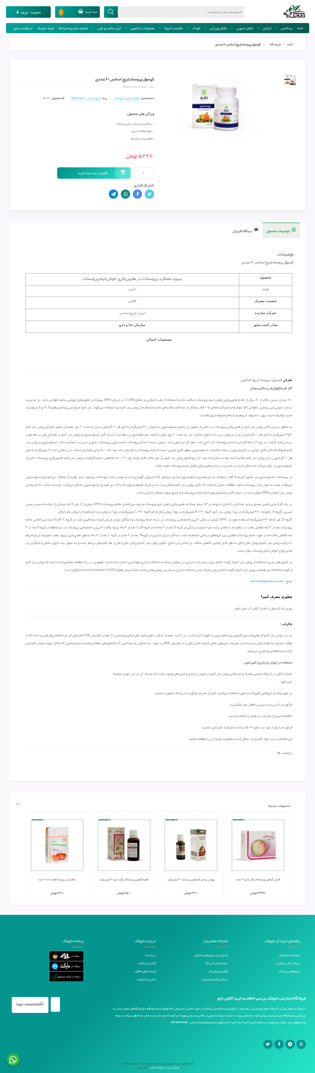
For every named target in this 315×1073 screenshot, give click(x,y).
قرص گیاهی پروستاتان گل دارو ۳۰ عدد (258, 879)
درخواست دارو (23, 28)
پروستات (119, 98)
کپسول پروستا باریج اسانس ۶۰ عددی (238, 44)
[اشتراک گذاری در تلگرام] (113, 194)
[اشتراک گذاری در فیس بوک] (137, 194)
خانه (300, 28)
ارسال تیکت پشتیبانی (215, 979)
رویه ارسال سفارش (288, 963)
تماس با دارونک (146, 979)
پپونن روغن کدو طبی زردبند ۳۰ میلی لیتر (191, 879)
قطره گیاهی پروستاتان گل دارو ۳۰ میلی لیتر (124, 879)
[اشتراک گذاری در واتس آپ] (125, 194)
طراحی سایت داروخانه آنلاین (164, 1067)
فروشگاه (275, 44)
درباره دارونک (145, 941)
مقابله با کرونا (173, 28)
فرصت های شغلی (145, 971)
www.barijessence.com (266, 581)
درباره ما (150, 955)
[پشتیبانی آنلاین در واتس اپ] (13, 1059)
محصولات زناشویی (143, 28)
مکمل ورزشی (218, 28)
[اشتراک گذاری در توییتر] (149, 194)
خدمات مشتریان (215, 941)
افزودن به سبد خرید (92, 173)
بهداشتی (287, 28)
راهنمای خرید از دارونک (282, 941)
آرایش (267, 28)
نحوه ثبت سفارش (289, 955)
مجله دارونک (45, 28)
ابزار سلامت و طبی (109, 28)
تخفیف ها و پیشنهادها (73, 28)
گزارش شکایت (147, 963)
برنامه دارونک (73, 941)
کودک (196, 28)
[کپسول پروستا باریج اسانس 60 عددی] (290, 79)
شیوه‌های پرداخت (289, 971)
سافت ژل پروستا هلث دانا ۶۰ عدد (57, 879)
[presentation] (290, 804)
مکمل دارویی (244, 28)
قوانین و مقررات (218, 971)
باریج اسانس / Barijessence (85, 98)
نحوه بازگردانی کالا (216, 963)
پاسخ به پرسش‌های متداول (211, 955)
